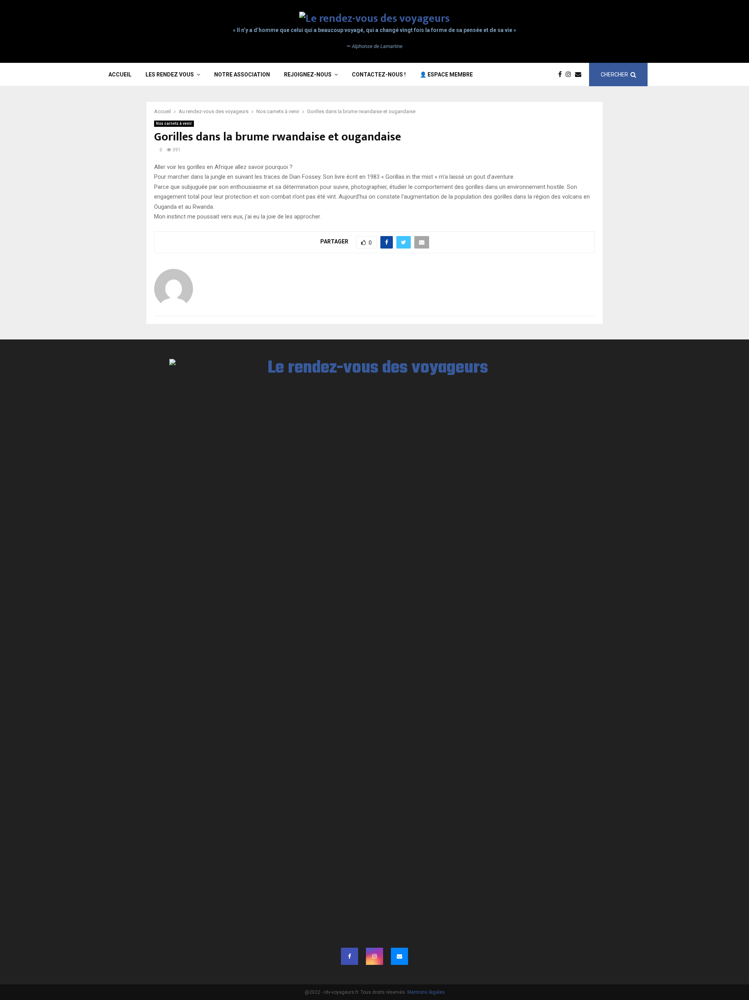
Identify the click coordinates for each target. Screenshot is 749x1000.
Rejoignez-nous (308, 74)
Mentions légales (426, 992)
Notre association (242, 74)
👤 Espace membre (446, 74)
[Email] (580, 74)
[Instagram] (570, 74)
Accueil (119, 74)
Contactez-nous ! (379, 74)
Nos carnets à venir (174, 123)
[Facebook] (562, 74)
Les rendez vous (170, 74)
